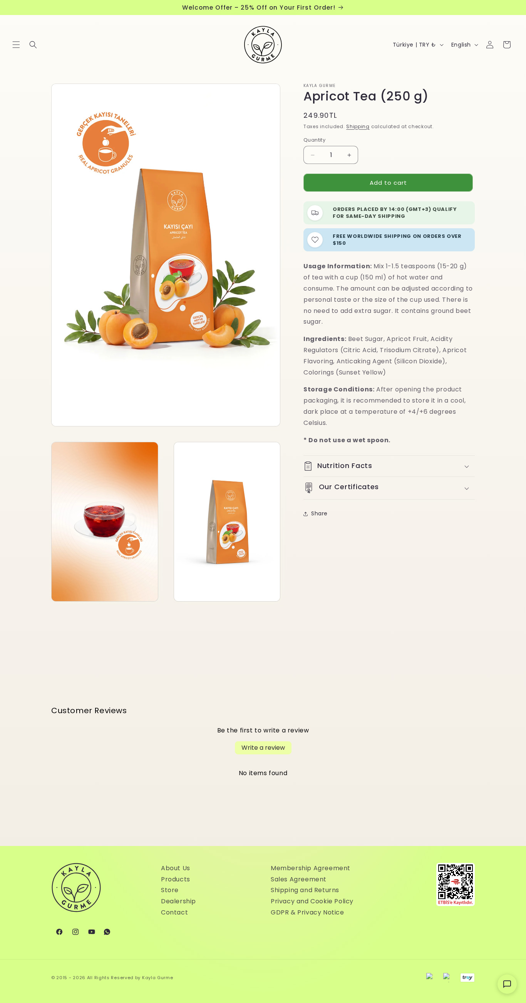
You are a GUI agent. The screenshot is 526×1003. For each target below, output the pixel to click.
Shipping (358, 126)
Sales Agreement (299, 879)
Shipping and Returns (305, 890)
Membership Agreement (310, 868)
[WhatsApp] (107, 932)
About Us (175, 868)
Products (175, 879)
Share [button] (319, 513)
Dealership (178, 901)
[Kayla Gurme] (76, 891)
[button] (16, 44)
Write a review (263, 747)
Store (170, 890)
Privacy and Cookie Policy (312, 901)
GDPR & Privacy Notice (307, 912)
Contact (174, 912)
